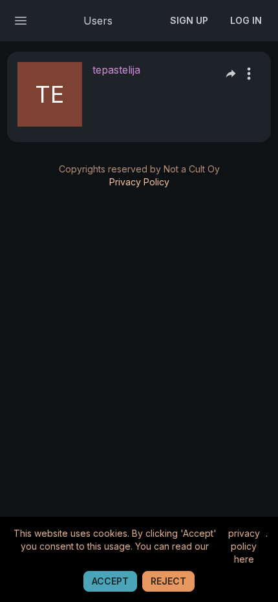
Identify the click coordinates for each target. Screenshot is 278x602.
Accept (110, 581)
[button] (249, 73)
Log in (246, 20)
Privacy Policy (139, 181)
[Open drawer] (20, 20)
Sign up (189, 20)
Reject (168, 581)
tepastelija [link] (116, 69)
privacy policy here (244, 546)
